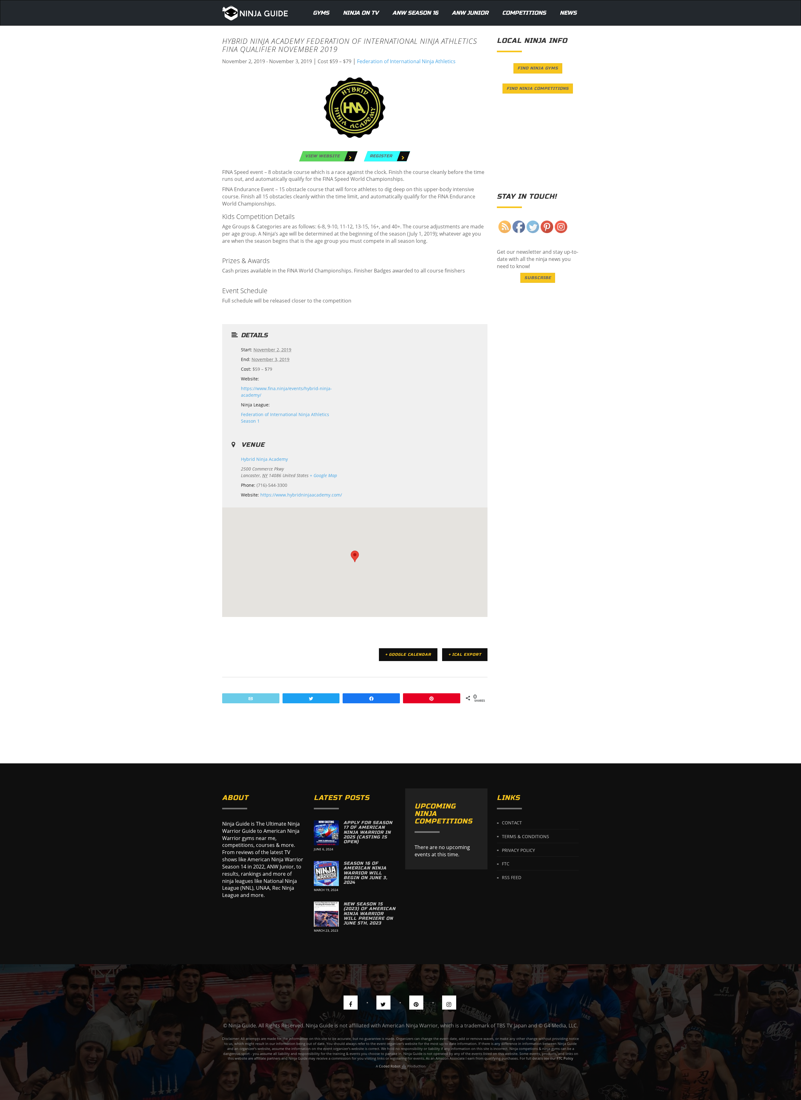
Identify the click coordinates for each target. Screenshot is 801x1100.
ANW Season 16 (415, 12)
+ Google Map (323, 475)
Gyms (321, 12)
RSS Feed (511, 877)
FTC (505, 864)
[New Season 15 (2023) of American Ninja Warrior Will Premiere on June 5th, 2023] (326, 914)
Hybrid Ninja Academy (264, 459)
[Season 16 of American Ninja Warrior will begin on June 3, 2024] (326, 873)
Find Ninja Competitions (538, 88)
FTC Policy (565, 1058)
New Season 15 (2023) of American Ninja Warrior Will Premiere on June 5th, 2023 (369, 913)
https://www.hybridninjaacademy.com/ (301, 495)
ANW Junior (470, 12)
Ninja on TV (361, 12)
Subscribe (537, 277)
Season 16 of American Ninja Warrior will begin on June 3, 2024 (365, 873)
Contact (512, 823)
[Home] (255, 12)
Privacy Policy (518, 850)
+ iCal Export (464, 654)
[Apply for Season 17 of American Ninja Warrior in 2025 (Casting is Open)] (326, 832)
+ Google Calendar (408, 654)
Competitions (524, 12)
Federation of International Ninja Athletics (406, 61)
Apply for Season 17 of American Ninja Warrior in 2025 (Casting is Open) (368, 832)
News (568, 12)
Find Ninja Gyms (538, 68)
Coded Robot (390, 1066)
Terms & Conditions (525, 836)
